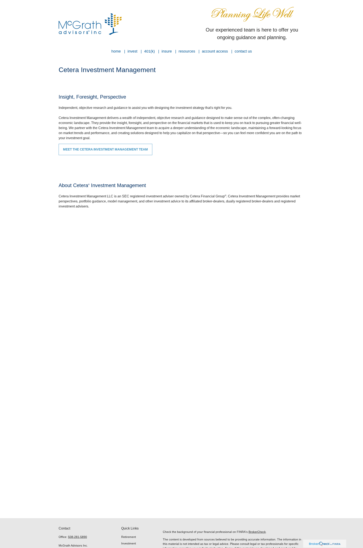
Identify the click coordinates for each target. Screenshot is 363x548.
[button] (116, 51)
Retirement (128, 537)
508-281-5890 (77, 537)
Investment (128, 543)
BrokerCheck (257, 531)
